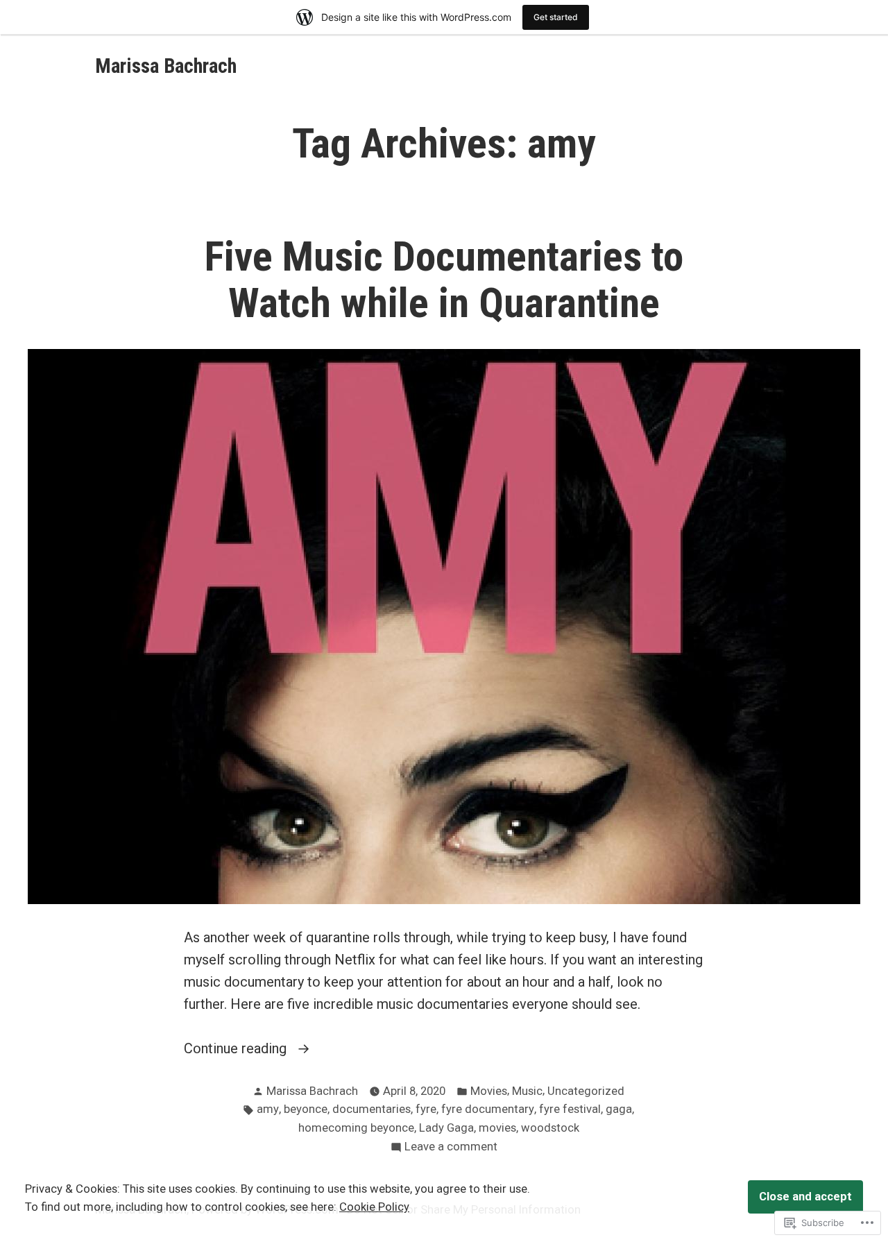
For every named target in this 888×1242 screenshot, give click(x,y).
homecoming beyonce (356, 1127)
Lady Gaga (446, 1127)
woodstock (550, 1127)
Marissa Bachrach (166, 66)
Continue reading (237, 1049)
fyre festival (570, 1109)
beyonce (305, 1109)
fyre (426, 1109)
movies (497, 1127)
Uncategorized (585, 1091)
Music (527, 1091)
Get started (555, 17)
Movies (488, 1091)
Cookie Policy (374, 1207)
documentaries (371, 1109)
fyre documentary (487, 1109)
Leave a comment (450, 1148)
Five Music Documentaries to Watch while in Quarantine (444, 279)
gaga (619, 1109)
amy (268, 1109)
